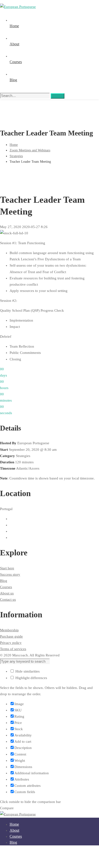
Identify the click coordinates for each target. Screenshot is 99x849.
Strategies (16, 156)
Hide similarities (27, 671)
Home (14, 145)
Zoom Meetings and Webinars (30, 150)
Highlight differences (30, 678)
